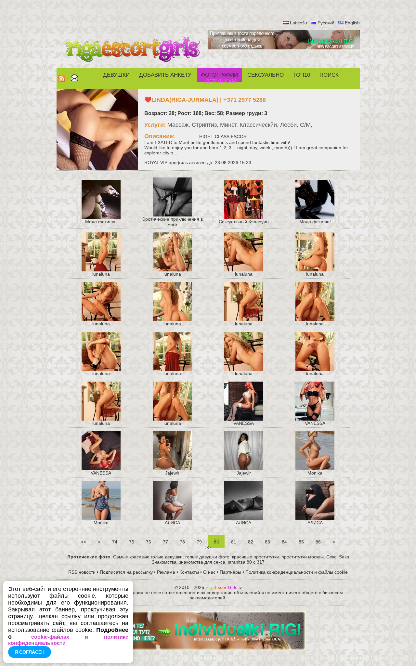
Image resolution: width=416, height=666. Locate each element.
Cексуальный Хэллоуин (244, 221)
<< (83, 541)
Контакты (189, 572)
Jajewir (172, 473)
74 (115, 541)
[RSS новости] (61, 80)
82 (250, 541)
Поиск (329, 75)
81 (234, 541)
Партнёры (230, 572)
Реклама (166, 572)
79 (199, 541)
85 (301, 541)
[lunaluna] (101, 269)
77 (165, 541)
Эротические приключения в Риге (172, 221)
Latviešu (298, 22)
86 (318, 541)
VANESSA (243, 423)
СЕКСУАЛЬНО (265, 75)
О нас (209, 572)
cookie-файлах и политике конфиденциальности (68, 640)
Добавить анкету (165, 75)
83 (267, 541)
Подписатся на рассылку (126, 572)
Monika (314, 473)
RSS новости (82, 572)
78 (182, 541)
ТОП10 (301, 75)
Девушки (116, 75)
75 (132, 541)
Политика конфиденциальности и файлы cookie (296, 572)
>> (208, 547)
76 (148, 541)
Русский (326, 22)
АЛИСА (172, 522)
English (352, 22)
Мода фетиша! (101, 221)
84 (284, 541)
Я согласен (30, 652)
